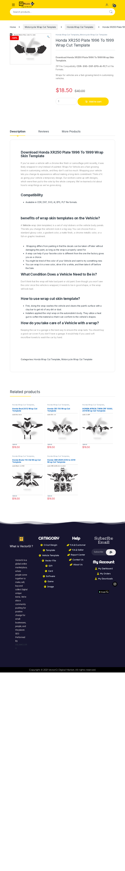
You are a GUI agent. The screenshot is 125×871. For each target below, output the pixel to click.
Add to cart (95, 101)
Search (111, 11)
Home (13, 27)
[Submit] (111, 552)
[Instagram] (114, 584)
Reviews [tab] (43, 131)
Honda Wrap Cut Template (80, 27)
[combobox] (58, 11)
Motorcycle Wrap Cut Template (40, 27)
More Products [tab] (71, 131)
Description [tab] (17, 131)
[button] (48, 37)
